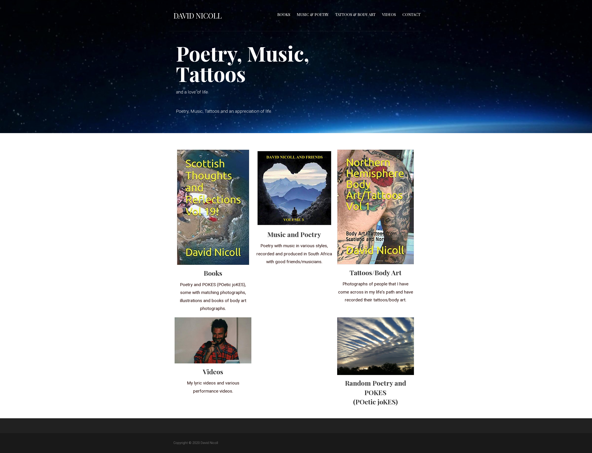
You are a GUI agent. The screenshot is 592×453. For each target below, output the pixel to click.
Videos (389, 14)
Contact (411, 14)
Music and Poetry (294, 234)
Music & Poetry (313, 14)
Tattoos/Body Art (375, 272)
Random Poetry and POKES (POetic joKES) (375, 392)
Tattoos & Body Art (355, 14)
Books (283, 14)
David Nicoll (197, 15)
